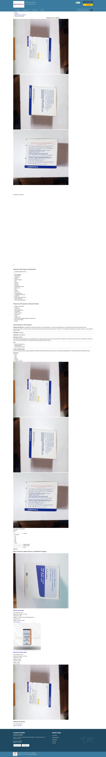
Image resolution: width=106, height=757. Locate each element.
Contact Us (42, 10)
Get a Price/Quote (16, 621)
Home (16, 12)
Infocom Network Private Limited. (32, 754)
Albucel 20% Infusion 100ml (20, 652)
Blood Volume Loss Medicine (20, 14)
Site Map (54, 742)
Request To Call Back (17, 725)
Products (16, 13)
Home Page (17, 10)
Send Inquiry (89, 4)
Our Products (34, 10)
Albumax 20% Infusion (18, 610)
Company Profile (26, 10)
